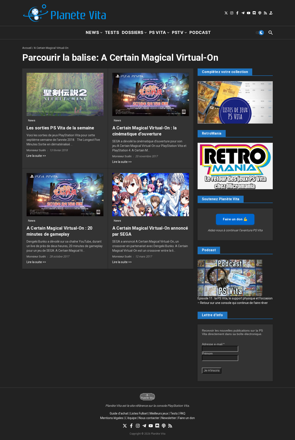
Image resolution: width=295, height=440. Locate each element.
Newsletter (168, 418)
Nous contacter (149, 418)
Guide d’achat (119, 413)
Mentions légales (111, 418)
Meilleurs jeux (159, 413)
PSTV (178, 32)
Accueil (27, 47)
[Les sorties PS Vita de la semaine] (65, 94)
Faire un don (186, 418)
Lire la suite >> (36, 155)
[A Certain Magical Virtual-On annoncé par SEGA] (150, 194)
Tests (112, 32)
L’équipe (131, 418)
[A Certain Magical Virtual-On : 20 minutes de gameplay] (65, 194)
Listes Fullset (139, 413)
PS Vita (157, 32)
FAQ (182, 413)
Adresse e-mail (213, 344)
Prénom (207, 353)
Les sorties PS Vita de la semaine (60, 127)
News (92, 32)
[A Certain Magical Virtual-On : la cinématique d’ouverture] (150, 94)
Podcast (200, 32)
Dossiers (132, 32)
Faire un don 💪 (235, 219)
